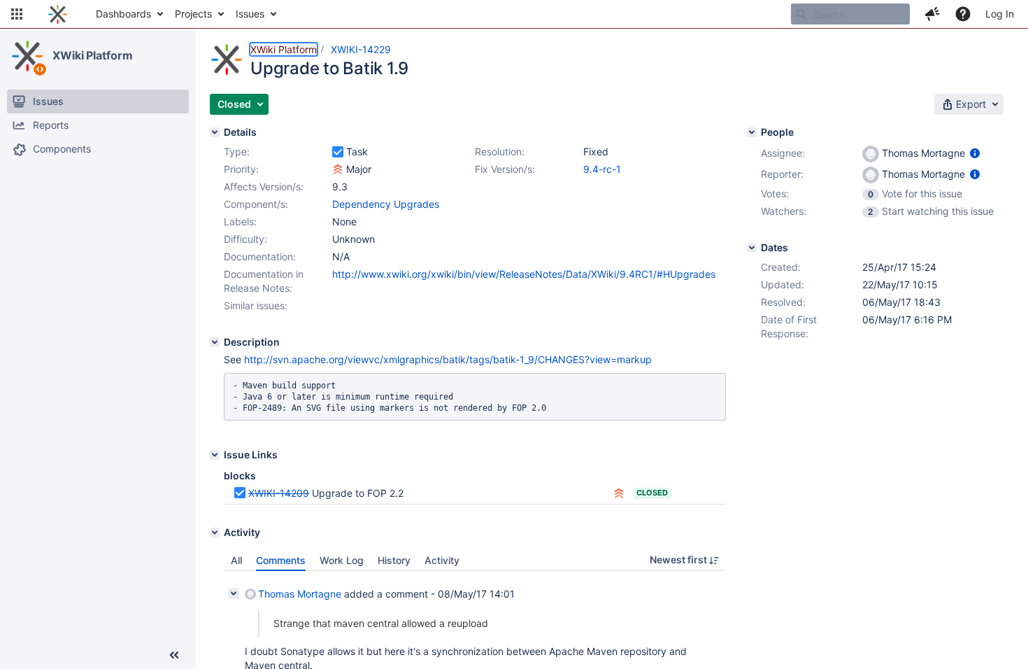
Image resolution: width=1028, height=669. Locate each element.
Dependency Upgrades (385, 204)
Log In (999, 14)
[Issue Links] (215, 455)
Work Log (342, 560)
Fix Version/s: (505, 169)
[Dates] (752, 248)
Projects (193, 14)
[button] (17, 14)
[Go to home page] (58, 14)
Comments (281, 560)
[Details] (215, 132)
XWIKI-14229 (361, 49)
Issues (250, 14)
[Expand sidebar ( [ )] (174, 655)
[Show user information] (974, 153)
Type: (237, 151)
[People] (752, 132)
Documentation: (260, 256)
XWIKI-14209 (278, 493)
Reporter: (782, 174)
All (236, 560)
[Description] (215, 342)
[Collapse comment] (233, 593)
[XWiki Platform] (27, 56)
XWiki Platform (92, 55)
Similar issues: (255, 305)
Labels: (240, 221)
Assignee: (783, 153)
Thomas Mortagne (299, 594)
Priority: (241, 169)
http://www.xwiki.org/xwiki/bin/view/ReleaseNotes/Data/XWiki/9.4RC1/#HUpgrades (523, 274)
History (394, 560)
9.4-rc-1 (602, 169)
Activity (441, 560)
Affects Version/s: (264, 186)
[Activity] (215, 532)
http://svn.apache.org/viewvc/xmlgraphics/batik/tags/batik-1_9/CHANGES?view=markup (448, 359)
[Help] (963, 14)
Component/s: (256, 204)
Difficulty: (245, 239)
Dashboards (123, 14)
